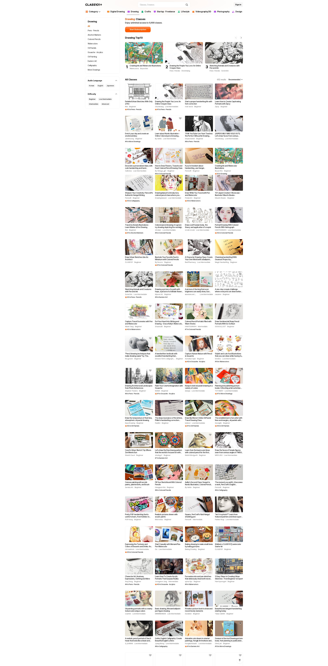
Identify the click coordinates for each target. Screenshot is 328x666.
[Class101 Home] (93, 4)
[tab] (115, 12)
